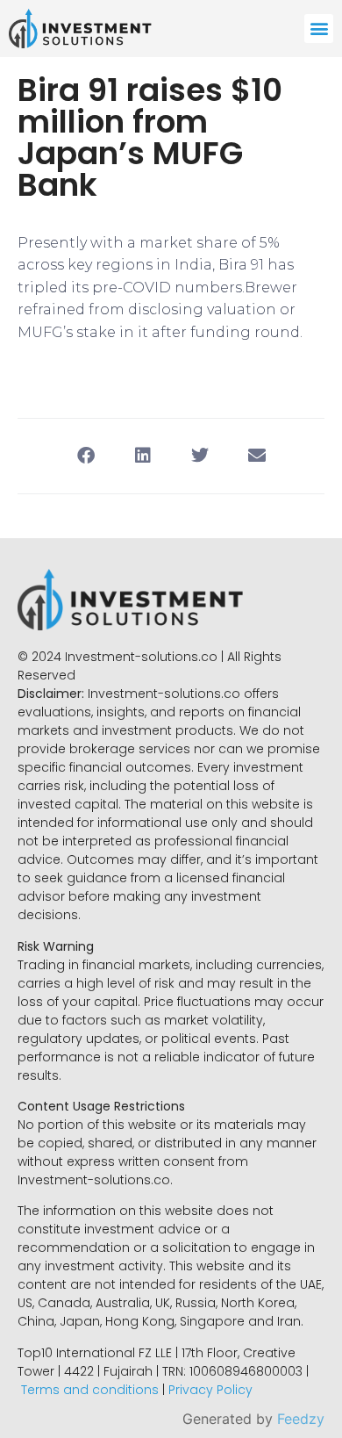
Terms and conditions (90, 1389)
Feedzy (300, 1418)
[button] (318, 28)
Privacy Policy (210, 1389)
